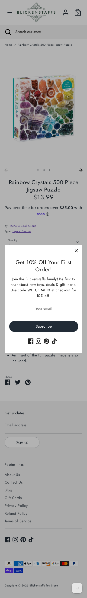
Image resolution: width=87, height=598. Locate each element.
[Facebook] (30, 341)
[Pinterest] (46, 341)
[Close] (76, 251)
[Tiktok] (54, 341)
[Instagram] (38, 341)
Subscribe (44, 326)
